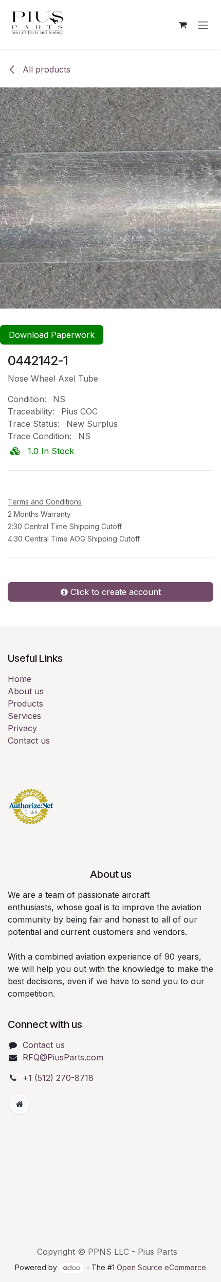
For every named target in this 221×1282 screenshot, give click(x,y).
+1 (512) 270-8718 (58, 1078)
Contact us (29, 740)
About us (26, 691)
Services (24, 716)
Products (25, 703)
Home (19, 679)
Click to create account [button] (114, 592)
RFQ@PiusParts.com (63, 1057)
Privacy (22, 728)
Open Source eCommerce (161, 1267)
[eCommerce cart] (182, 24)
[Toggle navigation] (203, 24)
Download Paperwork (52, 335)
